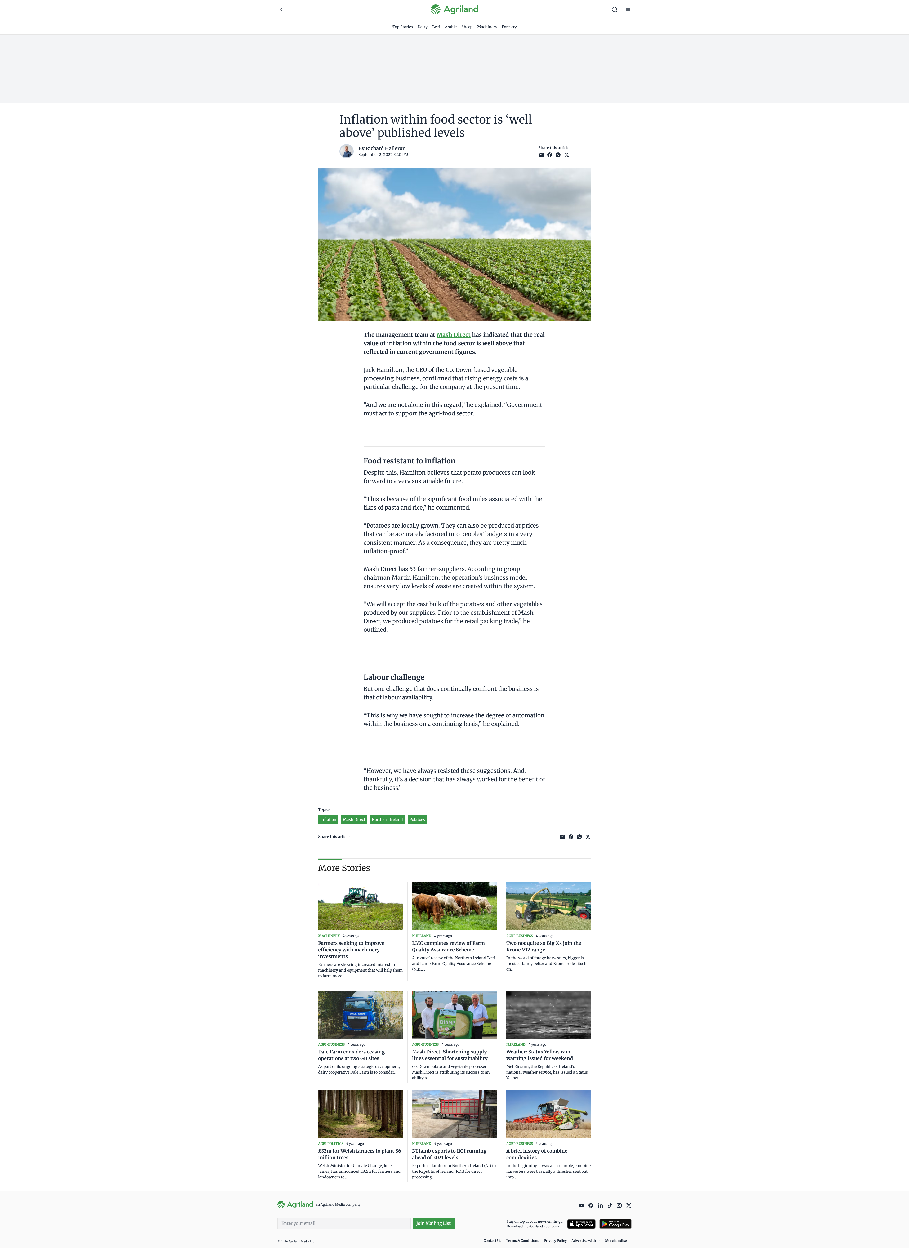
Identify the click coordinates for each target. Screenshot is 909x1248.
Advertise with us (585, 1241)
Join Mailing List (433, 1223)
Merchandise (616, 1241)
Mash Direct (454, 334)
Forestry (509, 26)
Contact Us (492, 1241)
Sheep (466, 26)
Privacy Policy (555, 1241)
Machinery (487, 26)
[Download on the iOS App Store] (581, 1224)
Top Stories (402, 26)
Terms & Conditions (522, 1241)
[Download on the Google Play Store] (615, 1224)
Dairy (423, 26)
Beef (436, 26)
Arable (451, 26)
